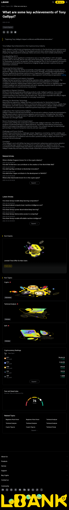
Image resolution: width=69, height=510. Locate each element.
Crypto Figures (10, 427)
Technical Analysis (51, 419)
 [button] (53, 2)
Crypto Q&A (9, 6)
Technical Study (51, 427)
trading (63, 75)
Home (3, 6)
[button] (63, 498)
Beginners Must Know (12, 419)
